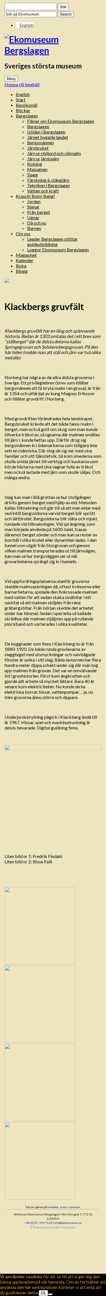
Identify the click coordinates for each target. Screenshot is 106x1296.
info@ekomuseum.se (68, 1222)
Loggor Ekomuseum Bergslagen (58, 249)
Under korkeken (63, 1227)
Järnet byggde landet (47, 137)
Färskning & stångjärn (48, 180)
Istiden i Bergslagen (46, 131)
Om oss (23, 233)
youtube (74, 1207)
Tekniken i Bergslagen (48, 185)
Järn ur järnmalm (43, 158)
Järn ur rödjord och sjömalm (54, 153)
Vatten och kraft (43, 190)
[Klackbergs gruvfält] (7, 281)
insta (63, 1207)
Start (20, 99)
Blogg (22, 271)
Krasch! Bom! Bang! (35, 196)
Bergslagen (27, 115)
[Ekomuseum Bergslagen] (53, 45)
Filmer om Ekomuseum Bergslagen (60, 121)
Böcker (23, 110)
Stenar (33, 206)
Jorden (33, 201)
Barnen (34, 228)
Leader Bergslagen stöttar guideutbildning (52, 241)
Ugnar (33, 217)
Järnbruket (38, 148)
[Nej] (50, 1294)
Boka (21, 265)
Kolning (34, 164)
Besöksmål (26, 105)
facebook (53, 1207)
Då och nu (36, 222)
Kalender (24, 260)
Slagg (32, 174)
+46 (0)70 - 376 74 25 (38, 1222)
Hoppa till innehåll (22, 84)
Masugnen (37, 169)
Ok (43, 1293)
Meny (11, 79)
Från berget (38, 212)
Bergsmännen (40, 142)
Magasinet (26, 255)
